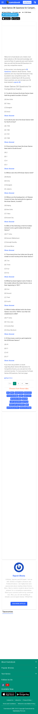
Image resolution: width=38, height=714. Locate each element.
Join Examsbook (11, 15)
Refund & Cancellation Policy (26, 703)
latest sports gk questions (17, 404)
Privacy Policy (27, 700)
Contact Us (10, 700)
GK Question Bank (16, 398)
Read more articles (19, 603)
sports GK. (17, 82)
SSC (8, 392)
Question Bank (19, 392)
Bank (27, 404)
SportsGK (24, 398)
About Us (18, 700)
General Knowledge (12, 395)
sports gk (25, 401)
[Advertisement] (19, 40)
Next (27, 383)
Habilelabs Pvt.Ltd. (19, 711)
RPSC (12, 392)
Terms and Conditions (9, 703)
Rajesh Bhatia (19, 576)
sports (21, 395)
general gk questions (13, 407)
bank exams (27, 395)
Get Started (27, 2)
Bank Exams (27, 392)
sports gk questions (15, 401)
